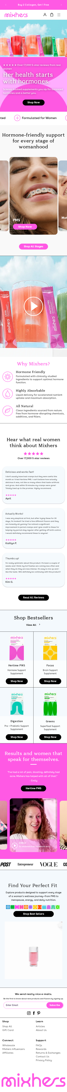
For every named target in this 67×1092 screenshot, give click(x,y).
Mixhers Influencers (13, 1049)
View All (31, 624)
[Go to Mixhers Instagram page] (29, 1013)
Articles (40, 1026)
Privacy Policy (44, 1060)
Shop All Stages (33, 246)
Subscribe (55, 1005)
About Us (41, 1030)
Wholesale (8, 1045)
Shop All (7, 1026)
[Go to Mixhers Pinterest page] (38, 1013)
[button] (58, 14)
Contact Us (42, 1056)
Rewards (41, 1049)
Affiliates (7, 1052)
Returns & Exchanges (48, 1052)
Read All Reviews (33, 597)
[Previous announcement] (5, 4)
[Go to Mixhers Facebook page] (34, 1013)
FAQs (39, 1045)
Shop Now (33, 102)
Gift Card (8, 1030)
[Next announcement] (61, 4)
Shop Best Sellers (33, 913)
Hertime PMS (33, 788)
